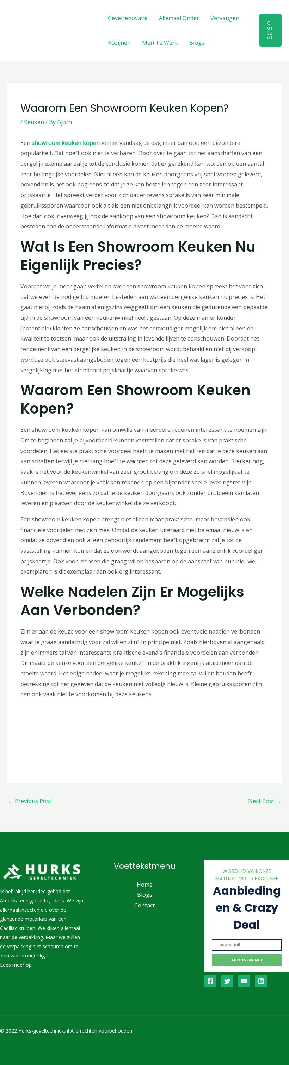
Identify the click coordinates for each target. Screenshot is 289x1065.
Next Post (264, 801)
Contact (144, 905)
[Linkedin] (261, 981)
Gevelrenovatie (128, 18)
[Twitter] (227, 981)
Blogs (196, 43)
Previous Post (29, 801)
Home (145, 884)
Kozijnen (119, 43)
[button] (270, 30)
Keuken (34, 122)
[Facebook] (210, 981)
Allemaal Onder (179, 18)
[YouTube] (244, 981)
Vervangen (224, 18)
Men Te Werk (160, 43)
